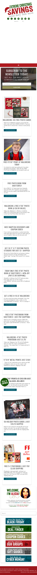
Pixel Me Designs (32, 572)
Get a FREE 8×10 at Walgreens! (17, 295)
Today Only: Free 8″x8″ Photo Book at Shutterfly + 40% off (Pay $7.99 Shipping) (17, 273)
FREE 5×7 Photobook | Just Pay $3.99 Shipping (17, 467)
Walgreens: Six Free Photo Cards (17, 120)
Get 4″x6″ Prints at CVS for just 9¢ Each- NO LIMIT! (17, 379)
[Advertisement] (18, 44)
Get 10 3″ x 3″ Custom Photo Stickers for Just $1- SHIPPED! (17, 249)
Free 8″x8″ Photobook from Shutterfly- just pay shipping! (17, 315)
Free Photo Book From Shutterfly (17, 184)
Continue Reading (10, 130)
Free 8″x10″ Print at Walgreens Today (17, 163)
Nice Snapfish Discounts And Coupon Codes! (16, 228)
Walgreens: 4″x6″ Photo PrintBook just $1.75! (17, 338)
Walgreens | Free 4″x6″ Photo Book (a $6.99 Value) (16, 207)
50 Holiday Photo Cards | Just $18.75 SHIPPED (17, 422)
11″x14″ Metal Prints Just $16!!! (17, 359)
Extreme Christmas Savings (18, 9)
